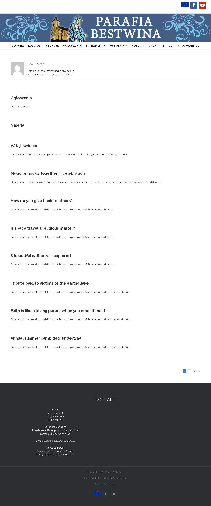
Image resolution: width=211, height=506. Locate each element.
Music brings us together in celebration (48, 173)
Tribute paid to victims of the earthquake (50, 283)
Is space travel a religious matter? (43, 228)
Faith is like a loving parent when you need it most (58, 310)
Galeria (17, 125)
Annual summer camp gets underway (46, 338)
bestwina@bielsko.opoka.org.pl (59, 440)
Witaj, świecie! (24, 145)
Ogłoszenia (21, 97)
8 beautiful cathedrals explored (41, 255)
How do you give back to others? (42, 200)
